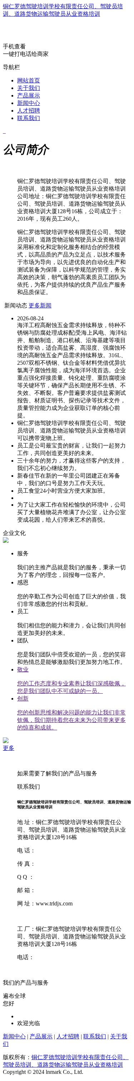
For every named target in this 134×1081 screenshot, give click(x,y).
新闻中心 (28, 103)
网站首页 (28, 80)
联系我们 (28, 118)
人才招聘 (28, 110)
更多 (8, 748)
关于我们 (28, 88)
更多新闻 (40, 305)
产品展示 (28, 95)
